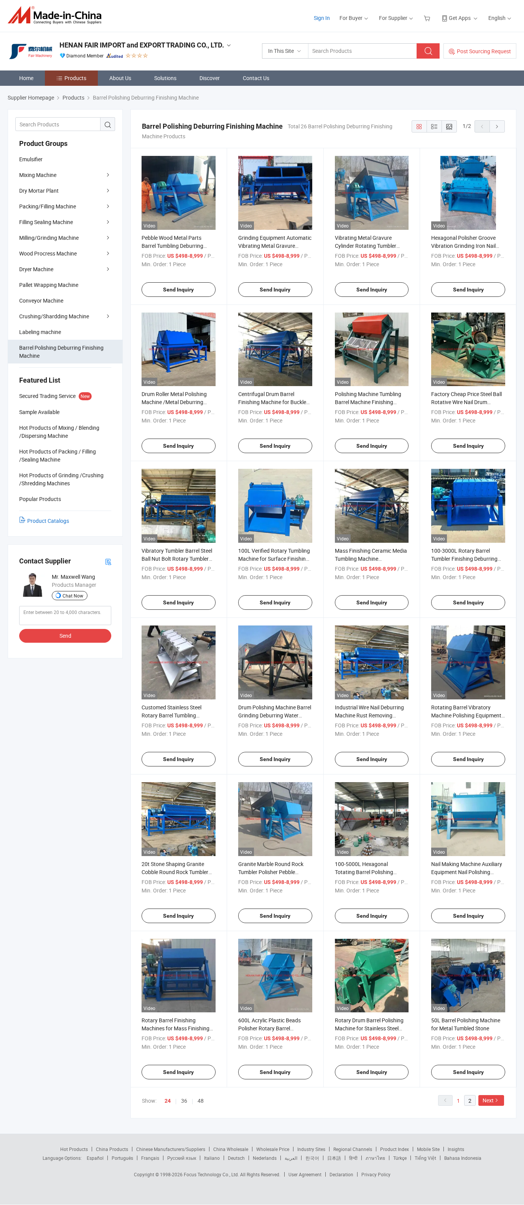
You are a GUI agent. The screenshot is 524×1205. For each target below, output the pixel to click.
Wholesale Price (272, 1149)
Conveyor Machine (41, 300)
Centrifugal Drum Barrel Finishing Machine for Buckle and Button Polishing (272, 402)
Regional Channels (352, 1149)
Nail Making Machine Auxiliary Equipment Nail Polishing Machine (466, 872)
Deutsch (236, 1158)
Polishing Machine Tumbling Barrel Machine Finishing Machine (368, 402)
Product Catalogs (48, 520)
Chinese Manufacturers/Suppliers (170, 1149)
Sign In (322, 17)
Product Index (394, 1149)
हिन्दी (353, 1158)
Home (26, 78)
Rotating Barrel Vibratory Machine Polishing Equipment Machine (466, 715)
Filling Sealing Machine (46, 222)
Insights (456, 1149)
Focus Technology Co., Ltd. (212, 1174)
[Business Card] (108, 561)
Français (150, 1158)
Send (65, 635)
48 (201, 1100)
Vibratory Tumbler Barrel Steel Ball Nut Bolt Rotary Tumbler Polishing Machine (177, 558)
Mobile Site (428, 1149)
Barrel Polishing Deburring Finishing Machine (61, 351)
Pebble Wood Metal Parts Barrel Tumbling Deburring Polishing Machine (172, 245)
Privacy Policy (376, 1174)
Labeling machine (40, 332)
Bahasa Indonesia (462, 1158)
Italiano (212, 1158)
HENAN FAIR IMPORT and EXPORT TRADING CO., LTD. (141, 45)
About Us (120, 78)
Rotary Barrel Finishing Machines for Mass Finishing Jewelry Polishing (175, 1028)
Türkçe (400, 1158)
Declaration (341, 1174)
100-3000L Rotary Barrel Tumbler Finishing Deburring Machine (464, 558)
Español (95, 1158)
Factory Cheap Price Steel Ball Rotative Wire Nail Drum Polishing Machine (466, 402)
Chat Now (73, 596)
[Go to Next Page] (497, 126)
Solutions (165, 78)
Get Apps (460, 17)
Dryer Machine (36, 269)
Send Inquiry (178, 290)
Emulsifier (31, 159)
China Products (112, 1149)
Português (122, 1158)
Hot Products (74, 1149)
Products (75, 78)
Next (488, 1100)
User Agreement (304, 1174)
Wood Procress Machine (48, 253)
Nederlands (265, 1158)
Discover (209, 78)
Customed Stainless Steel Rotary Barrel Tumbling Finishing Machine (171, 715)
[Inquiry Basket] (428, 17)
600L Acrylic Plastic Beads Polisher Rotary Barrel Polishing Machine (269, 1028)
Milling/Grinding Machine (49, 237)
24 (168, 1101)
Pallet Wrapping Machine (48, 284)
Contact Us (256, 78)
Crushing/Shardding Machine (54, 316)
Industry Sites (311, 1149)
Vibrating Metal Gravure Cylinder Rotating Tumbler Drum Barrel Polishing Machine (371, 245)
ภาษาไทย (375, 1158)
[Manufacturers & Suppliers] (57, 15)
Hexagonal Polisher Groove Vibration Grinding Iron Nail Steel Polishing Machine (463, 245)
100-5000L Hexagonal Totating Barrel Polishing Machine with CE (364, 872)
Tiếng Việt (425, 1158)
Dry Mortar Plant (39, 190)
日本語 (334, 1158)
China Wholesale (230, 1149)
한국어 (312, 1158)
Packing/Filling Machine (47, 206)
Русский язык (181, 1158)
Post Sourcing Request (484, 51)
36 (184, 1100)
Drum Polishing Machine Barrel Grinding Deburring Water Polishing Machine (274, 715)
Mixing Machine (37, 174)
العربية (291, 1158)
